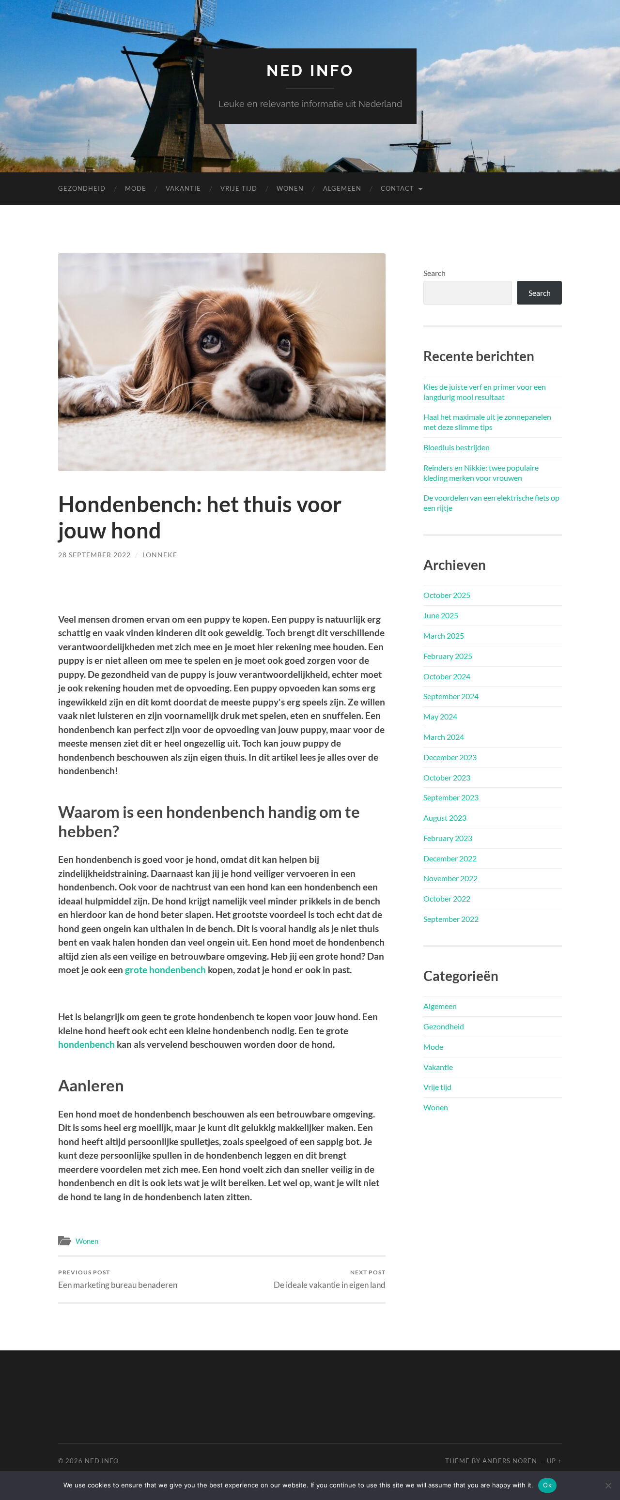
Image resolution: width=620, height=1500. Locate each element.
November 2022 (450, 878)
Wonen (290, 188)
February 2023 (447, 837)
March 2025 (443, 635)
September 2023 (451, 797)
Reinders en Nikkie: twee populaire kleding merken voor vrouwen (481, 472)
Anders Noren (509, 1461)
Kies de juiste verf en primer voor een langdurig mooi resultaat (484, 391)
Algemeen (342, 188)
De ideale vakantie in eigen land (330, 1279)
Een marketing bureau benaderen (117, 1279)
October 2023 (446, 777)
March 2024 (443, 736)
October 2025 (446, 594)
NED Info (310, 70)
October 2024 (446, 676)
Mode (135, 188)
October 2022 (446, 898)
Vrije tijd (238, 188)
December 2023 (450, 757)
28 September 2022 (94, 555)
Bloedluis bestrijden (456, 447)
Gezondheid (82, 188)
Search (434, 272)
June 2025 (440, 615)
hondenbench (86, 1044)
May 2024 (440, 716)
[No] (608, 1485)
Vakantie (183, 188)
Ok (547, 1485)
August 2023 (444, 817)
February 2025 (447, 655)
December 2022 (450, 858)
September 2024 (451, 696)
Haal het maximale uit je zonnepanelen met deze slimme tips (487, 421)
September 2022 (451, 918)
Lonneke (159, 555)
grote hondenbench (165, 969)
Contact (397, 188)
